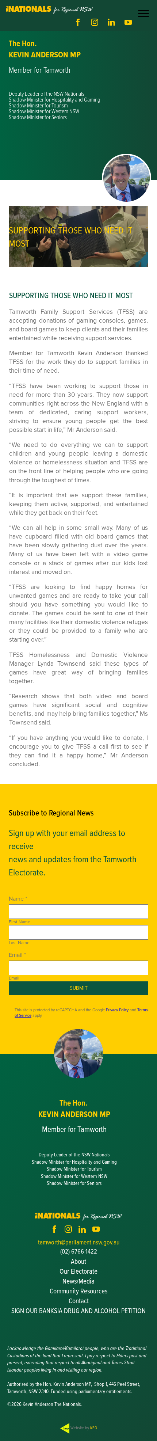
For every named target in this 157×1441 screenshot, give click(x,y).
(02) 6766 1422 (78, 1251)
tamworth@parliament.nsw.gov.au (78, 1242)
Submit (78, 988)
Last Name (19, 943)
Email (14, 978)
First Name (19, 922)
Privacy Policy (117, 1010)
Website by (83, 1428)
